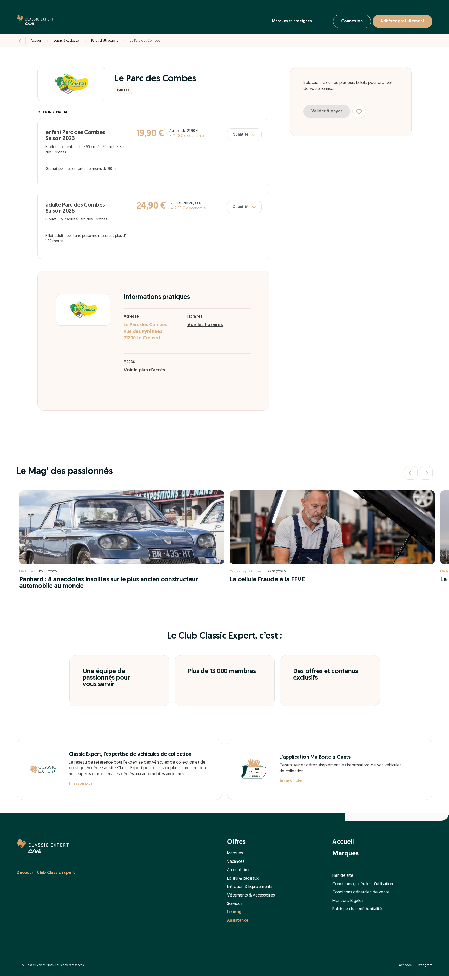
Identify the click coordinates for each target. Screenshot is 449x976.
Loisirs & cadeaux (66, 40)
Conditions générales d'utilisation (362, 884)
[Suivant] (425, 472)
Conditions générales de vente (361, 892)
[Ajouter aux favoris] (359, 111)
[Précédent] (410, 472)
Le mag (234, 912)
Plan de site (342, 876)
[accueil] (35, 21)
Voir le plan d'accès (144, 370)
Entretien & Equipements (249, 887)
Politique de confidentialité (357, 909)
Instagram (425, 965)
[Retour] (21, 40)
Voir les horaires (205, 325)
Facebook (405, 965)
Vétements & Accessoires (251, 895)
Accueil (36, 40)
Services (234, 904)
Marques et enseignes (292, 21)
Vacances (236, 862)
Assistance (237, 921)
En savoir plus (81, 784)
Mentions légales (348, 901)
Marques (235, 853)
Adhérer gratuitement (402, 21)
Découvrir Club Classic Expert (46, 873)
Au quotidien (238, 870)
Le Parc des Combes (145, 40)
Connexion (352, 21)
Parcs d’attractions (104, 40)
